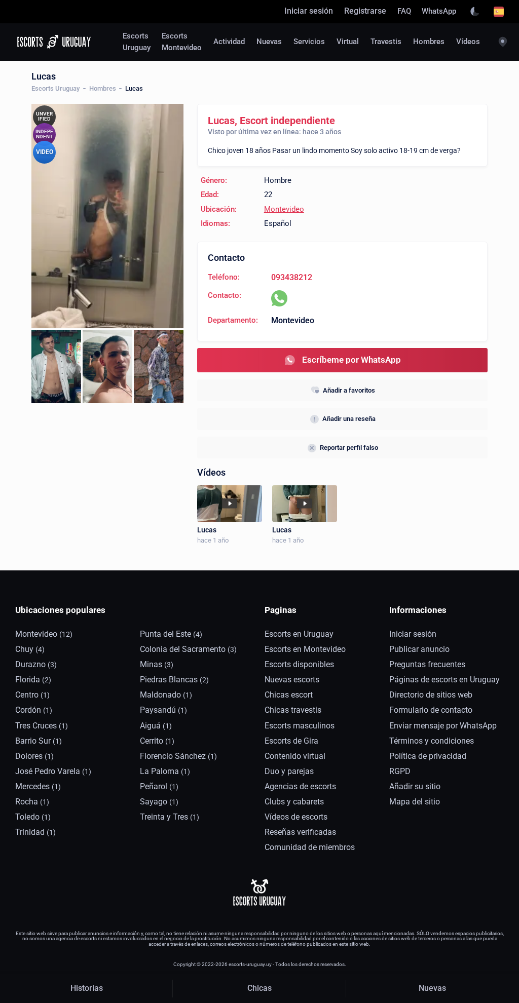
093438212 (291, 277)
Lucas (206, 530)
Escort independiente (287, 120)
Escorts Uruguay (55, 88)
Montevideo (284, 209)
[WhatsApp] (279, 298)
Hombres (102, 88)
